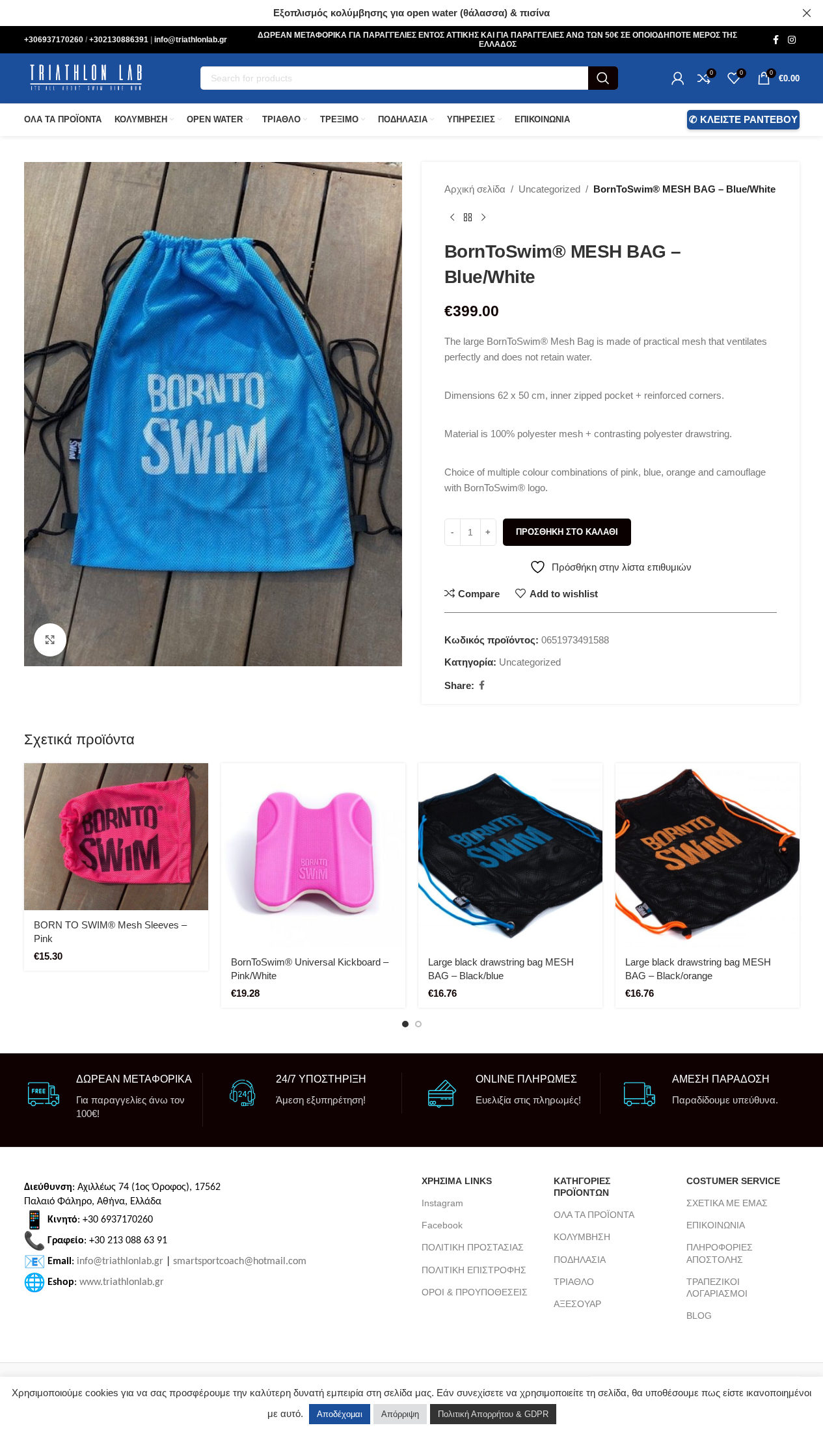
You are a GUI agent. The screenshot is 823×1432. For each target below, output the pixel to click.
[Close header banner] (806, 13)
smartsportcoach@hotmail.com (239, 1261)
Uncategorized (549, 189)
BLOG (699, 1315)
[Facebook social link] (776, 40)
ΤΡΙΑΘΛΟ (574, 1282)
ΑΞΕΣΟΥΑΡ (577, 1304)
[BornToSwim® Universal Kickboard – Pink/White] (313, 855)
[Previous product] (452, 218)
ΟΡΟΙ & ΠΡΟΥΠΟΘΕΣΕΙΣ (475, 1292)
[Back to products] (468, 218)
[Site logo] (86, 77)
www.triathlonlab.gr (121, 1282)
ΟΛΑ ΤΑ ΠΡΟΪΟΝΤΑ (594, 1214)
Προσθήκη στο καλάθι (567, 532)
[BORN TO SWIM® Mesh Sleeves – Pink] (116, 836)
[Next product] (483, 218)
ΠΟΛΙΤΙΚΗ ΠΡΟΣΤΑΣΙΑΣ (473, 1247)
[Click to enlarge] (50, 639)
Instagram (442, 1203)
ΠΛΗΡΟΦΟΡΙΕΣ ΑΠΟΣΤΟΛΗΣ (719, 1253)
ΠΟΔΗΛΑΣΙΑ (580, 1259)
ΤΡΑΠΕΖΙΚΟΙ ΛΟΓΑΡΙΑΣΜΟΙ (717, 1288)
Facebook (442, 1225)
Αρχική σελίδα (475, 189)
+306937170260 (54, 39)
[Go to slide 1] (405, 1024)
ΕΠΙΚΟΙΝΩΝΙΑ (715, 1225)
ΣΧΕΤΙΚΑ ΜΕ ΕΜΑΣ (727, 1203)
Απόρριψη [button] (400, 1414)
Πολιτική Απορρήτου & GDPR (493, 1414)
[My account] (678, 78)
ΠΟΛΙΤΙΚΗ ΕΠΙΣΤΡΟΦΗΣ (474, 1270)
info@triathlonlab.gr (190, 39)
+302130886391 (119, 39)
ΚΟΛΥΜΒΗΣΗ (582, 1237)
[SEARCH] (603, 78)
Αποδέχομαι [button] (339, 1414)
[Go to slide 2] (418, 1024)
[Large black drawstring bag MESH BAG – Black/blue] (510, 855)
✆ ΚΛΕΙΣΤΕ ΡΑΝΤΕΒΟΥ (743, 119)
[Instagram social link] (792, 40)
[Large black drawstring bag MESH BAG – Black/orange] (707, 855)
